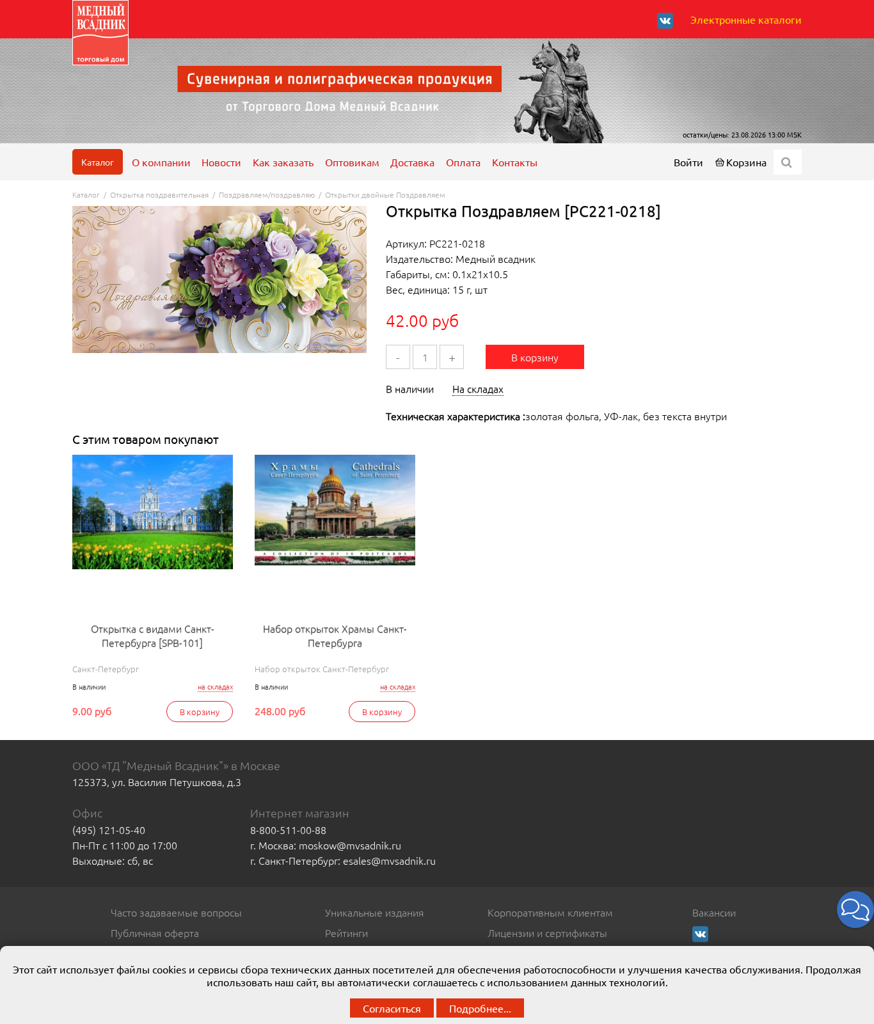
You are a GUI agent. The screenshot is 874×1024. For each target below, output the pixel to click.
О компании (161, 161)
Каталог (97, 162)
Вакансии (714, 912)
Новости (221, 161)
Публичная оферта (155, 933)
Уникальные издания (374, 912)
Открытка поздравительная (159, 194)
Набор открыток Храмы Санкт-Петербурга (335, 635)
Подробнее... (480, 1008)
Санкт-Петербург (105, 669)
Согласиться (392, 1008)
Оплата (463, 161)
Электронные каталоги (746, 19)
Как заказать (283, 161)
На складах (478, 388)
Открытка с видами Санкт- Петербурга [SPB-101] (152, 635)
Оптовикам (352, 161)
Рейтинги (346, 933)
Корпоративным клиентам (550, 912)
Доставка (412, 161)
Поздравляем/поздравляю (267, 194)
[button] (855, 909)
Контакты (514, 161)
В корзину (535, 357)
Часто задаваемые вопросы (176, 912)
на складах (215, 686)
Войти (688, 161)
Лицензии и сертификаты (547, 933)
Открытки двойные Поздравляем (385, 194)
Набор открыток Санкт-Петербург (322, 669)
